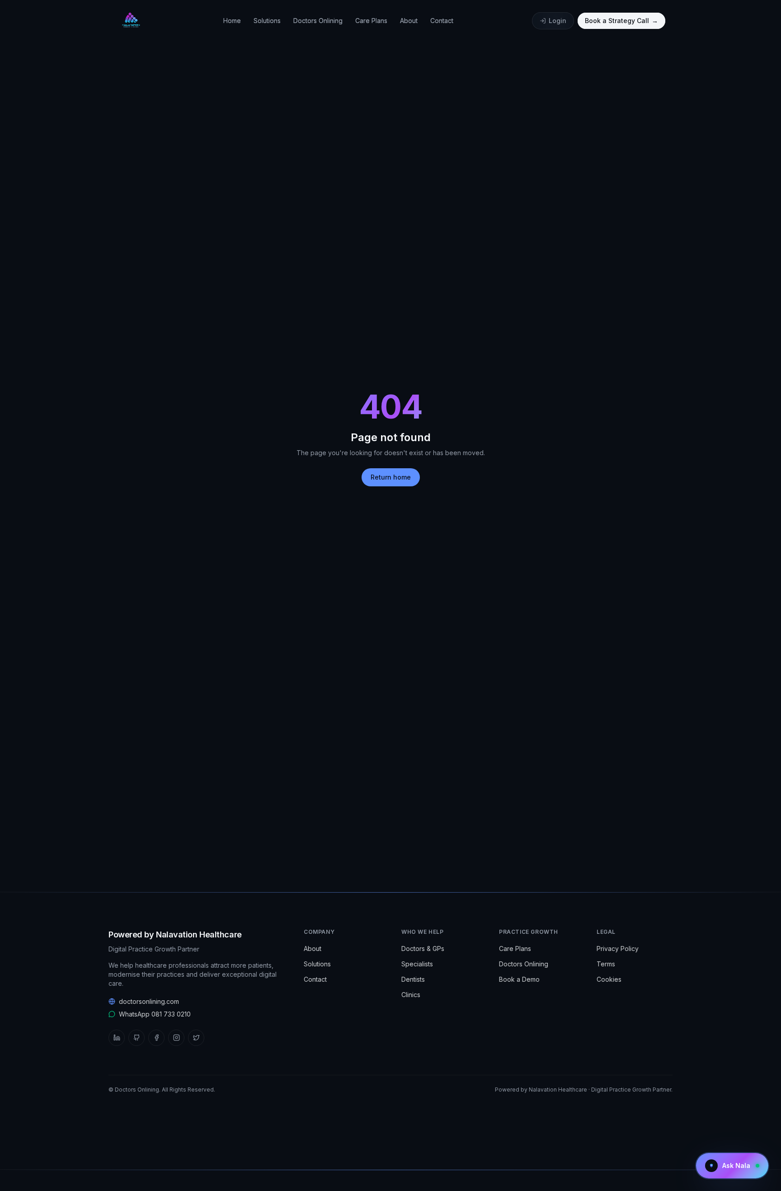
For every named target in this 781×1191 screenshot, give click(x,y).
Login (557, 20)
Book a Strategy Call (621, 20)
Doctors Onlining (318, 20)
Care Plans (371, 20)
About (409, 20)
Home (232, 20)
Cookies (609, 979)
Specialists (417, 964)
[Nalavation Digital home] (130, 21)
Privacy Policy (618, 948)
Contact (441, 20)
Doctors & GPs (422, 948)
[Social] (116, 1038)
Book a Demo (519, 979)
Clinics (410, 994)
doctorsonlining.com (149, 1001)
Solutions (267, 20)
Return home (391, 477)
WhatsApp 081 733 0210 (155, 1014)
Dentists (413, 979)
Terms (606, 964)
